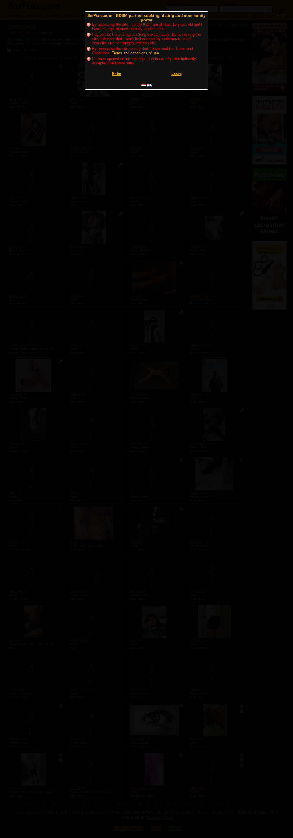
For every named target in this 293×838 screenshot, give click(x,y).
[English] (149, 85)
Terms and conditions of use (135, 53)
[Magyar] (143, 85)
